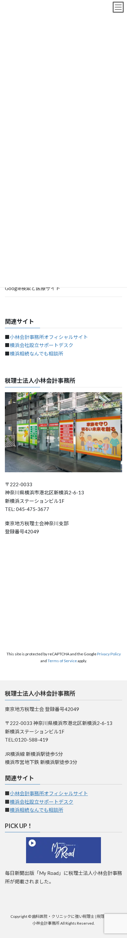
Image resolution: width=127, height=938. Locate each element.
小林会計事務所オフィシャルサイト (49, 337)
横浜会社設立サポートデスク (41, 345)
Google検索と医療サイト (32, 288)
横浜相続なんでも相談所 (36, 353)
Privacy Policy (109, 653)
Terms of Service (62, 660)
